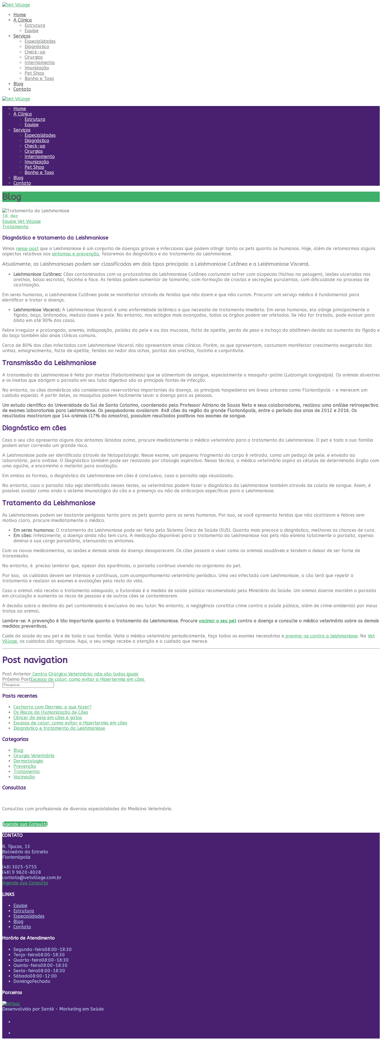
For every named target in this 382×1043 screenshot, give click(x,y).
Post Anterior (16, 674)
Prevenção (24, 766)
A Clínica (22, 20)
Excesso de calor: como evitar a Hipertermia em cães (88, 679)
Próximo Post (16, 679)
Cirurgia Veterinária (34, 755)
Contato (22, 89)
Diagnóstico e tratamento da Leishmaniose (59, 728)
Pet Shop (34, 73)
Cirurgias (34, 57)
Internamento (40, 62)
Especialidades (40, 41)
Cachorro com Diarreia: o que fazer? (52, 707)
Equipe (32, 30)
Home (19, 14)
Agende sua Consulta (25, 883)
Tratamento (15, 226)
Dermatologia (28, 761)
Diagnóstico (37, 46)
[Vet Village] (16, 5)
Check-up (35, 52)
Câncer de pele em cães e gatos (47, 717)
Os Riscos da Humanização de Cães (50, 712)
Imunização (37, 67)
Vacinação (24, 777)
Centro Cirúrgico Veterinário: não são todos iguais (84, 674)
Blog (18, 83)
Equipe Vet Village (21, 221)
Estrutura (35, 25)
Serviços (21, 36)
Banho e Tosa (39, 78)
